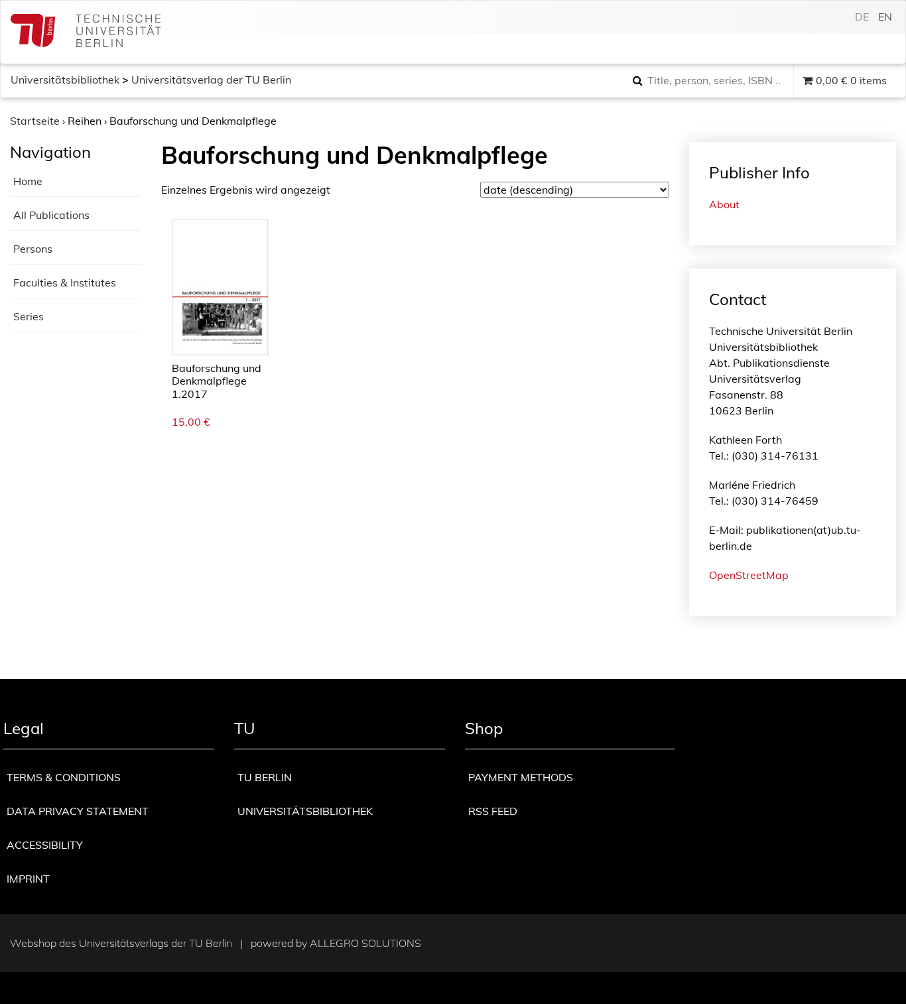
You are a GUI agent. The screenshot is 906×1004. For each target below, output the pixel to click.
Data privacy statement (78, 811)
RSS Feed (492, 811)
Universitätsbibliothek (65, 79)
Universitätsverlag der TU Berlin (211, 79)
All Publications (51, 214)
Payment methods (520, 777)
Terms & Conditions (64, 777)
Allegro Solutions (365, 943)
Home (27, 181)
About (724, 204)
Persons (32, 248)
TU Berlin (264, 777)
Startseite (35, 120)
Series (28, 316)
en (885, 16)
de (862, 16)
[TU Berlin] (85, 32)
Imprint (28, 878)
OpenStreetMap (749, 575)
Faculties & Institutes (64, 282)
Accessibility (45, 844)
